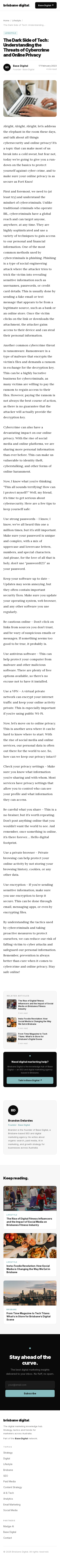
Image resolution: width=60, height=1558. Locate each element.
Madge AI (8, 1526)
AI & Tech (8, 1492)
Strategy (8, 1452)
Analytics (8, 1498)
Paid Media (9, 1481)
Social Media (10, 1510)
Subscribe (30, 1393)
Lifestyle (16, 20)
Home (6, 20)
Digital (6, 1458)
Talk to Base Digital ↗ (30, 1080)
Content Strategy (12, 1487)
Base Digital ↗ (46, 5)
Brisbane (8, 1470)
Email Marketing (11, 1504)
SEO (5, 1475)
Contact (7, 1537)
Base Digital (21, 1438)
